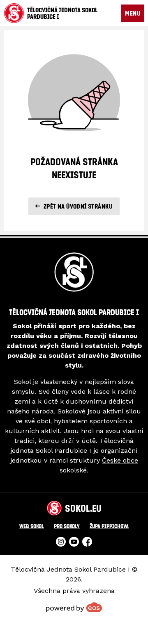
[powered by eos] (74, 607)
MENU (132, 13)
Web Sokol (31, 525)
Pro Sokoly (67, 525)
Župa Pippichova (109, 525)
